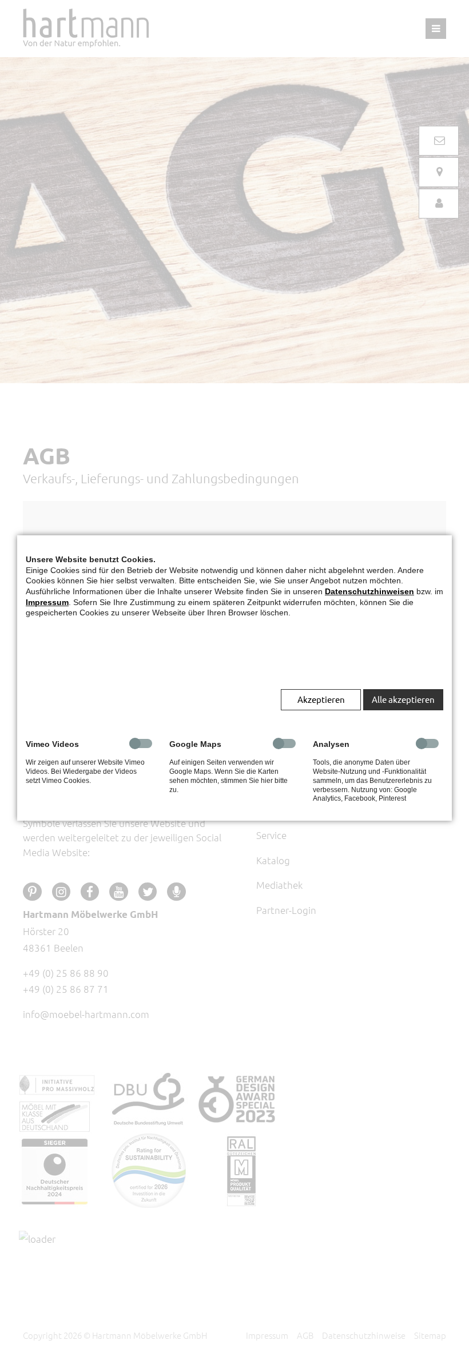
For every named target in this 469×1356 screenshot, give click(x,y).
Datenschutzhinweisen (369, 591)
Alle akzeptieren (403, 699)
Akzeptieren (321, 699)
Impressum (47, 602)
